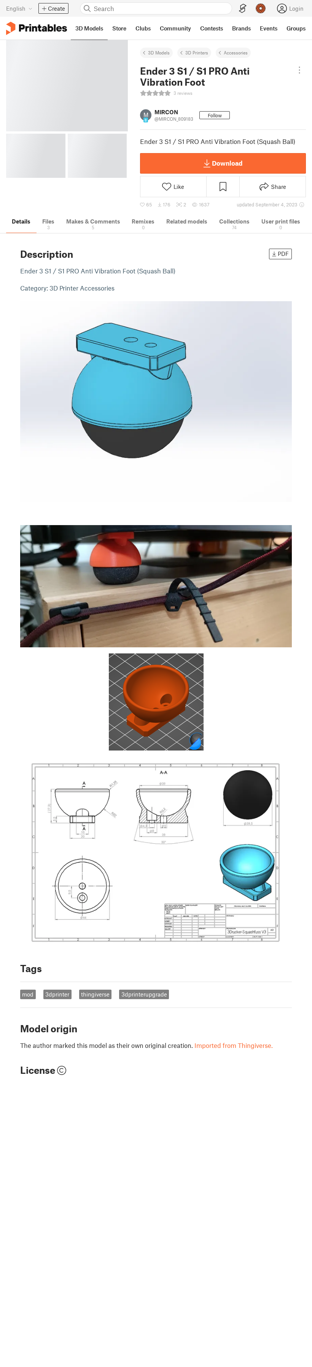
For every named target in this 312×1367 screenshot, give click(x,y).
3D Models (159, 52)
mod (27, 994)
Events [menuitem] (268, 28)
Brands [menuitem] (241, 28)
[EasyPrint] (242, 8)
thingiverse (95, 994)
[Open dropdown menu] (299, 70)
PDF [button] (283, 253)
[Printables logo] (36, 28)
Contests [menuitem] (211, 28)
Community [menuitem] (175, 28)
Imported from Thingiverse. (233, 1045)
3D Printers (196, 52)
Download (227, 163)
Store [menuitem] (119, 28)
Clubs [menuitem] (143, 28)
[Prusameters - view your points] (261, 8)
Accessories (236, 52)
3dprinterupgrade (144, 994)
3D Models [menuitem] (89, 28)
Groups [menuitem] (296, 28)
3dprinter (57, 994)
